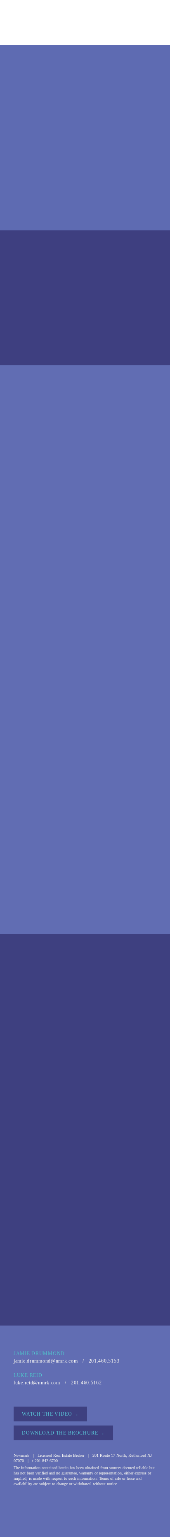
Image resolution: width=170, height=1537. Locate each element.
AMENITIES (75, 22)
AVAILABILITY (124, 22)
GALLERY (90, 33)
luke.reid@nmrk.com (37, 1383)
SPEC (125, 33)
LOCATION (49, 33)
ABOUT (36, 22)
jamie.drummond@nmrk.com (46, 1361)
